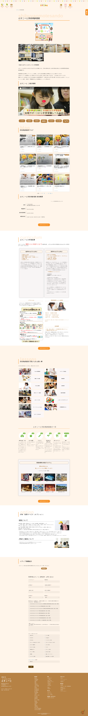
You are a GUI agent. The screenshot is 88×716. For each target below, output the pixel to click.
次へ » (51, 193)
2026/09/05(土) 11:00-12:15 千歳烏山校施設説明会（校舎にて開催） (40, 610)
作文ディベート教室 (37, 392)
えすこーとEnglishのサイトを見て (35, 642)
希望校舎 (46, 595)
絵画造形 (63, 385)
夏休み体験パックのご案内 (50, 656)
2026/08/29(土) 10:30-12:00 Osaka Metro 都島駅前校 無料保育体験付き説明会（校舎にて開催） (44, 603)
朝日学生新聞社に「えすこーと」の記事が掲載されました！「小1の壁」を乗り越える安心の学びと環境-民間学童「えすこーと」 (61, 167)
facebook (31, 637)
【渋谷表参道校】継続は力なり (59, 186)
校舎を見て (31, 635)
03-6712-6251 (30, 209)
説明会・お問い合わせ (86, 12)
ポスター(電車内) (32, 644)
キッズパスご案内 (32, 656)
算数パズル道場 (37, 378)
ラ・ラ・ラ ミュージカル (37, 407)
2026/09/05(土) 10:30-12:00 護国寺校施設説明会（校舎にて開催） (40, 613)
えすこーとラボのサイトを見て (50, 642)
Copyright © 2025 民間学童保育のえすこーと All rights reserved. (44, 714)
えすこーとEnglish (37, 414)
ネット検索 (47, 635)
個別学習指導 (63, 392)
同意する (31, 661)
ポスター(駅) (48, 644)
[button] (56, 272)
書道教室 (63, 378)
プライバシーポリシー (31, 659)
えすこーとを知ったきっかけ (32, 633)
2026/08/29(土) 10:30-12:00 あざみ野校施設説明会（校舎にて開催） (40, 606)
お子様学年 (30, 595)
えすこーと (6, 681)
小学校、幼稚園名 (48, 590)
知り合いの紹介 (48, 651)
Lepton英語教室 (37, 371)
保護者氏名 (46, 579)
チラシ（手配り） (32, 651)
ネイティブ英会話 (63, 371)
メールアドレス (31, 579)
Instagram (47, 637)
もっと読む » (22, 149)
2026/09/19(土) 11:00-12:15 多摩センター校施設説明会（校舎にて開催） (41, 620)
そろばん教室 (37, 385)
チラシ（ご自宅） (48, 649)
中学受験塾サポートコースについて (54, 271)
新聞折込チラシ (32, 649)
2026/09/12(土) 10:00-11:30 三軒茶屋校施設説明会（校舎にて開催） (40, 615)
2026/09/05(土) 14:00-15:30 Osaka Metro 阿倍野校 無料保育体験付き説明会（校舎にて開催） (44, 608)
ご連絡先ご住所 (30, 590)
